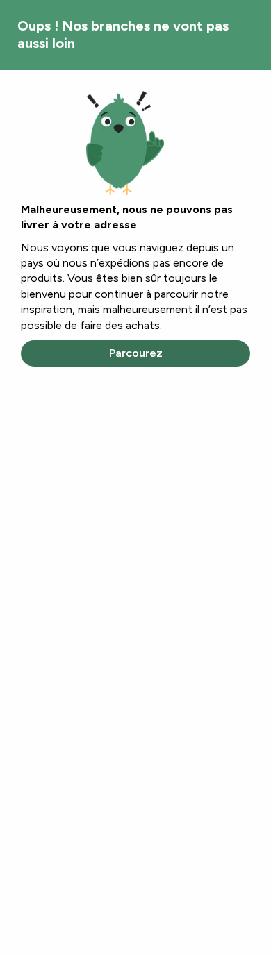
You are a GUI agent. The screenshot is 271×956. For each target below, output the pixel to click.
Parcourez (136, 353)
